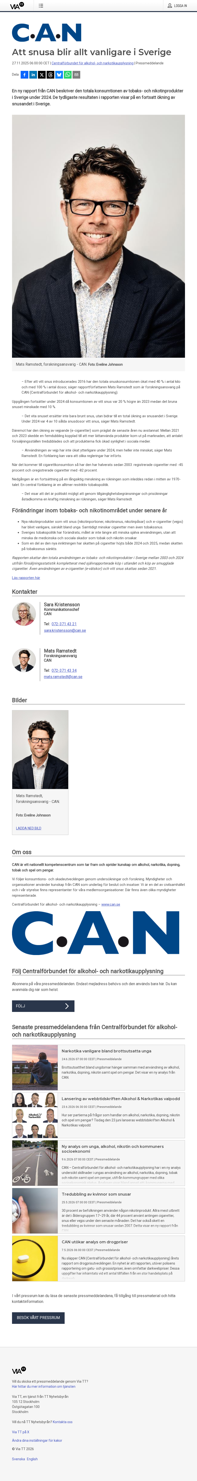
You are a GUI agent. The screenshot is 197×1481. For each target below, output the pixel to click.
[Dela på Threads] (50, 75)
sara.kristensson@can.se (65, 630)
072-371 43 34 (64, 670)
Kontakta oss (63, 1422)
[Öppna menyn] (42, 5)
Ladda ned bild (28, 828)
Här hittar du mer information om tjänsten (43, 1386)
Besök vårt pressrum (38, 1317)
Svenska (18, 1459)
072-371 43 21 (64, 624)
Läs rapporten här (26, 578)
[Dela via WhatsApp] (68, 75)
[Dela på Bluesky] (59, 75)
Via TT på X (20, 1432)
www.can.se (110, 904)
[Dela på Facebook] (24, 75)
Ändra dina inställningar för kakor (37, 1440)
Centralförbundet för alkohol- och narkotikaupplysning (93, 63)
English (32, 1459)
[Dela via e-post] (76, 75)
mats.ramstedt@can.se (63, 677)
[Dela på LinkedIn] (33, 75)
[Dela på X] (42, 75)
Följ (20, 1006)
